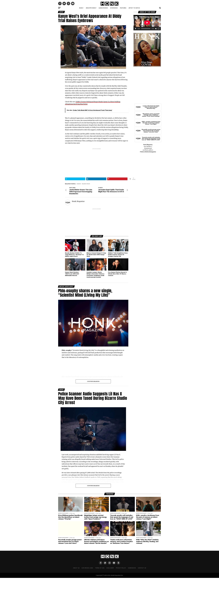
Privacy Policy (121, 568)
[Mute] (156, 28)
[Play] (136, 28)
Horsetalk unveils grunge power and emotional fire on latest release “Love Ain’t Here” (151, 131)
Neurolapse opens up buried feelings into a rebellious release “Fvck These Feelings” (151, 115)
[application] (147, 22)
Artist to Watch (134, 8)
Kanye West (86, 183)
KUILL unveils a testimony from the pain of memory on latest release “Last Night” (151, 123)
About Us (76, 568)
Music (81, 8)
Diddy (79, 183)
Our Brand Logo (87, 568)
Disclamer (110, 568)
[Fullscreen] (158, 28)
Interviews (114, 8)
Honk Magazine (78, 201)
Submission (132, 568)
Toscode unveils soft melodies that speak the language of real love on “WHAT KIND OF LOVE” (151, 138)
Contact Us (142, 568)
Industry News (91, 8)
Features (123, 8)
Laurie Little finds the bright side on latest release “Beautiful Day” (151, 107)
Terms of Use (99, 568)
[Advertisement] (96, 161)
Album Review (103, 8)
